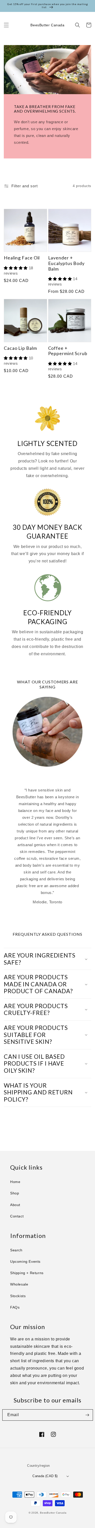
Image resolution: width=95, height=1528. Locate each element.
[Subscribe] (87, 1415)
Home (15, 1182)
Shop (14, 1193)
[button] (6, 25)
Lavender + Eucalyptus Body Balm (66, 263)
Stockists (18, 1296)
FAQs (15, 1307)
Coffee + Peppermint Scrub (67, 350)
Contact (17, 1216)
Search (16, 1250)
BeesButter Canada (53, 1512)
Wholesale (19, 1284)
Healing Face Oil (22, 257)
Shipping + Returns (27, 1273)
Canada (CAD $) (45, 1476)
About (15, 1205)
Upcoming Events (25, 1261)
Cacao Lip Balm (20, 348)
